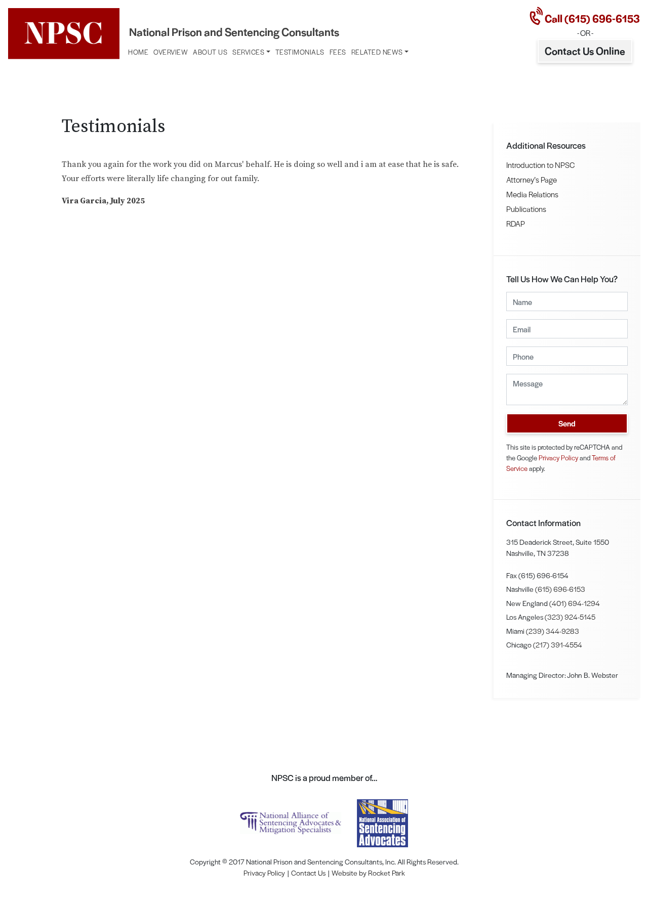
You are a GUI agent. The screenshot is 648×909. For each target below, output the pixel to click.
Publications (526, 208)
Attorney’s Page (531, 179)
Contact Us (308, 873)
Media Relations (532, 194)
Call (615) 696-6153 (591, 18)
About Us (210, 52)
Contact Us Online (585, 51)
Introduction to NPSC (540, 164)
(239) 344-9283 (552, 631)
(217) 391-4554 (557, 644)
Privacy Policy (558, 457)
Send (567, 423)
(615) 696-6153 (560, 589)
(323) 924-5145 (570, 617)
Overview (170, 52)
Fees (338, 52)
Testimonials (300, 52)
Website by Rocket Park (368, 873)
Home (138, 52)
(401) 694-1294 (574, 603)
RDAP (515, 223)
